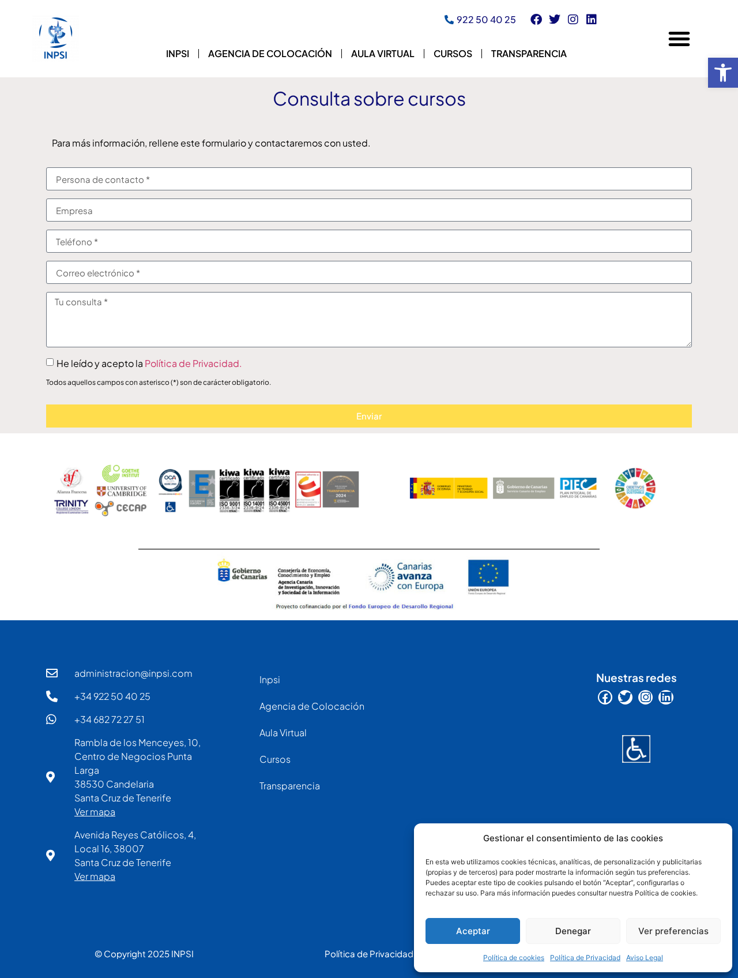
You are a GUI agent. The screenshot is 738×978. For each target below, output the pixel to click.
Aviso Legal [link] (644, 957)
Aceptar (473, 930)
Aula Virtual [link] (383, 53)
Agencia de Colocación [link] (270, 53)
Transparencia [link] (529, 53)
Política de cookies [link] (513, 957)
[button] (679, 38)
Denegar (573, 930)
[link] (723, 73)
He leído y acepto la (149, 363)
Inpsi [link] (177, 53)
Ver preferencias (673, 930)
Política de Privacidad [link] (585, 957)
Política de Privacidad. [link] (193, 363)
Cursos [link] (453, 53)
